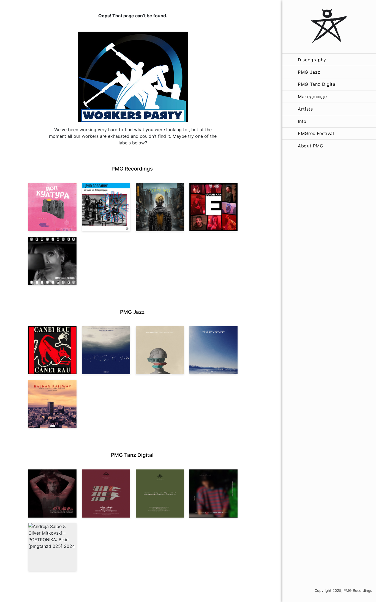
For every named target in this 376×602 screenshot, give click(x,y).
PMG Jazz (309, 72)
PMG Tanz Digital (317, 84)
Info (302, 121)
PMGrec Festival (316, 133)
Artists (305, 109)
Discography (312, 59)
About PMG (310, 146)
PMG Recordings (132, 169)
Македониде (312, 96)
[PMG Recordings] (329, 27)
